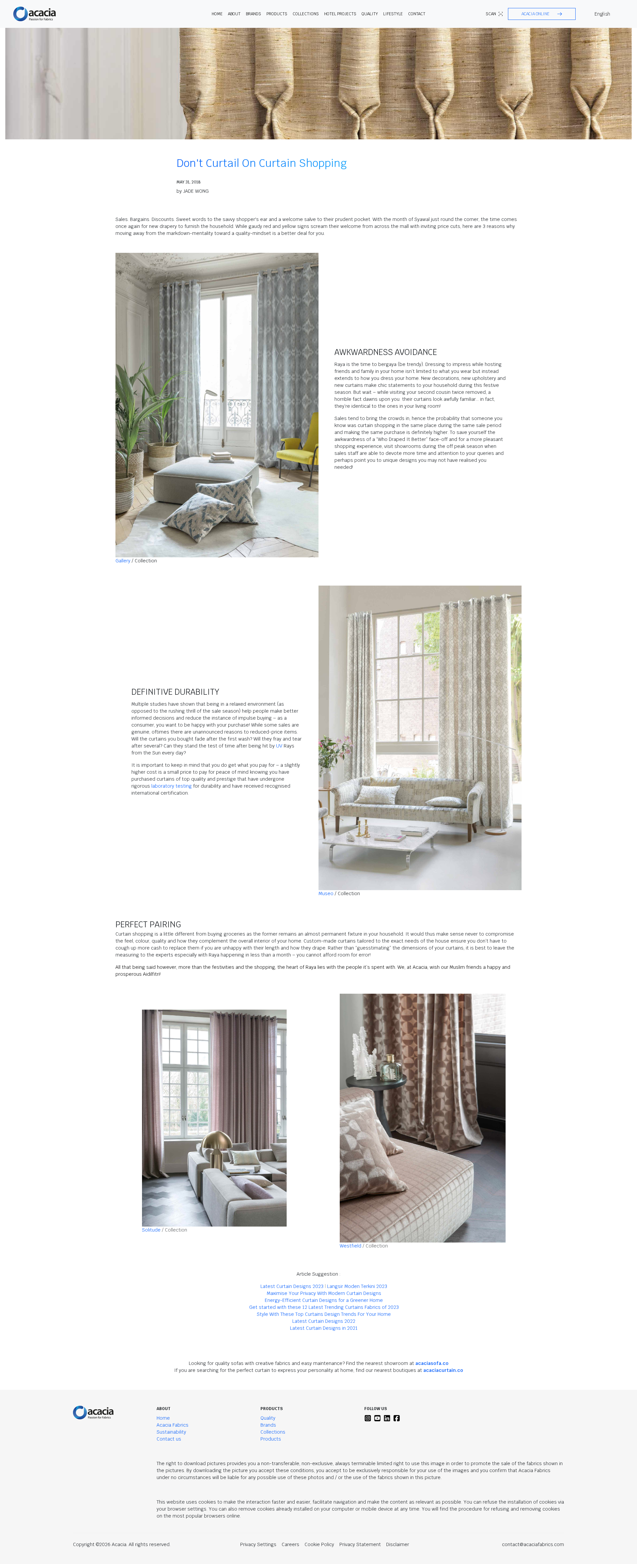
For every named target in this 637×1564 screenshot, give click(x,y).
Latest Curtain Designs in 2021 (324, 1328)
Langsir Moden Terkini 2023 (357, 1286)
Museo (325, 893)
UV (279, 746)
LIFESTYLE (393, 14)
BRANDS (253, 14)
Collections (272, 1432)
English (602, 14)
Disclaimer (397, 1544)
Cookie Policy (319, 1544)
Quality (267, 1418)
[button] (542, 14)
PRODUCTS (276, 14)
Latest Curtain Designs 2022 (323, 1321)
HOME (217, 14)
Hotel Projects (340, 14)
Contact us (169, 1439)
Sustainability (171, 1432)
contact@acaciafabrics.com (533, 1544)
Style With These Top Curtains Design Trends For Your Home (324, 1314)
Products (270, 1439)
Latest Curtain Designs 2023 (291, 1286)
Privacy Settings (258, 1544)
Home (163, 1418)
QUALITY (370, 14)
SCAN (491, 14)
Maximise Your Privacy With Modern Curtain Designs (324, 1293)
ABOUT (234, 14)
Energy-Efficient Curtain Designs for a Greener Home (324, 1300)
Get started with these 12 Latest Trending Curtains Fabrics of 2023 (324, 1307)
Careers (290, 1544)
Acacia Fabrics (172, 1425)
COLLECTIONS (306, 14)
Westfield (350, 1246)
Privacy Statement (360, 1544)
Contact (416, 14)
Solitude (151, 1230)
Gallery (122, 561)
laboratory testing (171, 786)
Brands (268, 1425)
